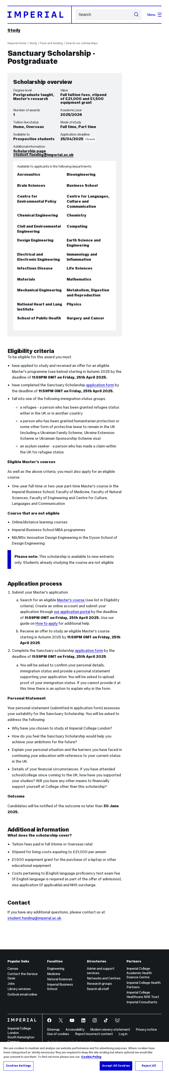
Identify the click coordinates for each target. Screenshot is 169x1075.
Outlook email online (22, 994)
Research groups (99, 983)
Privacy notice (146, 1029)
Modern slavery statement (110, 1029)
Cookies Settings (18, 1065)
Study (13, 30)
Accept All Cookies (116, 1065)
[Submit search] (136, 14)
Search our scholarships (82, 43)
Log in (123, 1034)
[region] (84, 1058)
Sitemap (53, 1029)
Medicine (53, 974)
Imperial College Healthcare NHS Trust (143, 994)
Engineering (55, 968)
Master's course (70, 600)
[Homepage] (39, 14)
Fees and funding (51, 43)
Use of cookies (58, 1034)
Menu (151, 15)
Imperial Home (17, 43)
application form (100, 385)
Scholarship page (29, 151)
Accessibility (75, 1029)
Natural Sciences (59, 979)
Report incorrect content (94, 1034)
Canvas (12, 968)
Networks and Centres (104, 978)
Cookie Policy (91, 1057)
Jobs (11, 983)
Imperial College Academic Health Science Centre (139, 972)
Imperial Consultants (142, 1002)
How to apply (46, 623)
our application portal (72, 611)
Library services (19, 989)
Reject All (149, 1065)
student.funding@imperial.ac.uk (43, 154)
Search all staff (98, 989)
